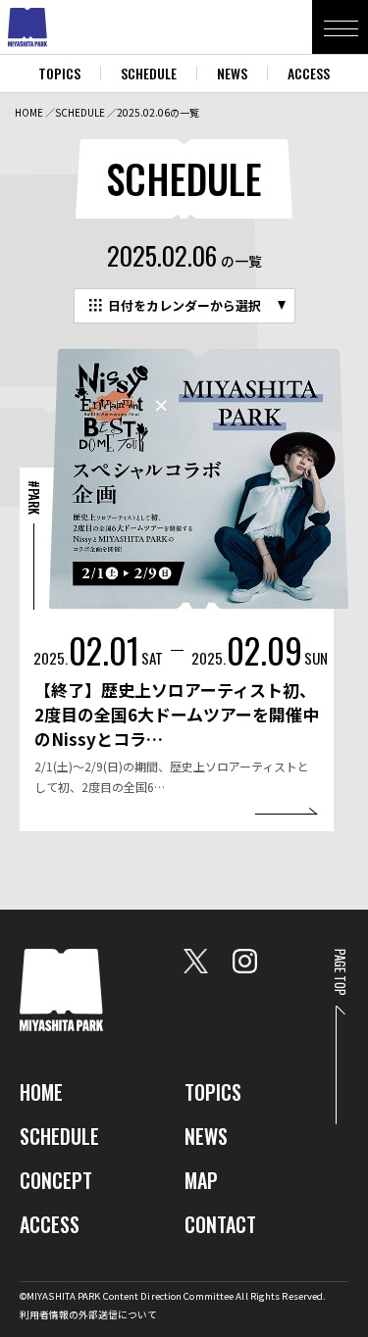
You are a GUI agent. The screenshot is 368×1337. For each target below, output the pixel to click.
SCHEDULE (149, 73)
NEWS (232, 73)
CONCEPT (56, 1180)
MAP (201, 1180)
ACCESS (309, 73)
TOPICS (59, 73)
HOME (29, 112)
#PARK (34, 497)
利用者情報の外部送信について (88, 1314)
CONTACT (220, 1224)
